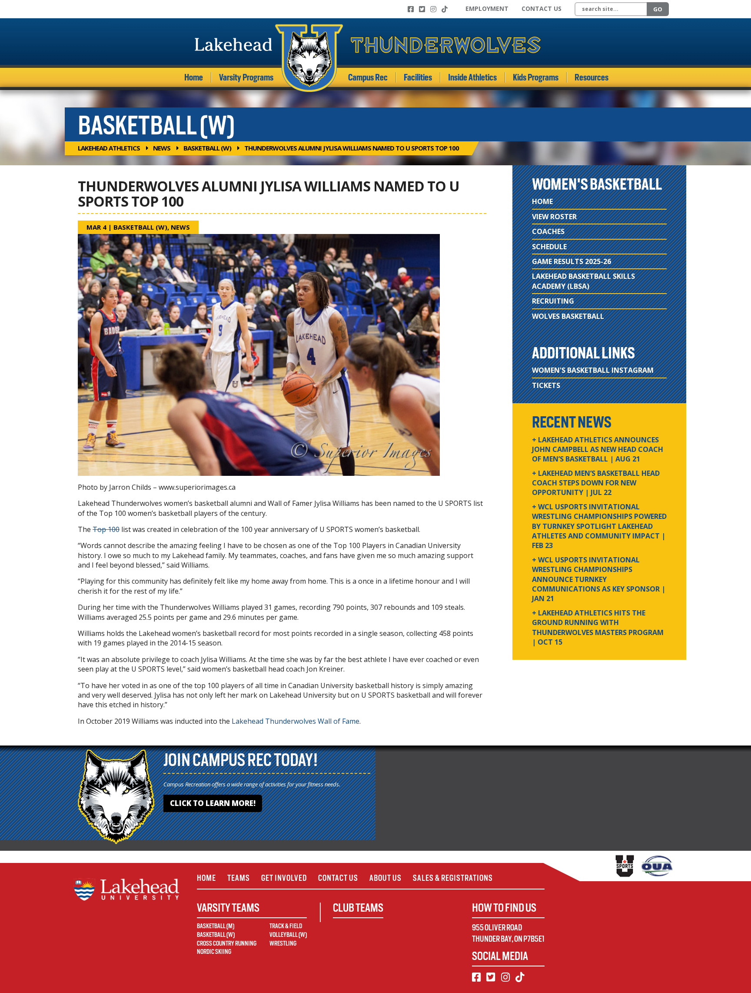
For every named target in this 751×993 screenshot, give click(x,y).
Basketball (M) (215, 926)
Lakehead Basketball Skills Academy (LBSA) (583, 281)
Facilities (418, 77)
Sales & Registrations (453, 878)
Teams (238, 878)
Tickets (546, 385)
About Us (385, 878)
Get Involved (284, 878)
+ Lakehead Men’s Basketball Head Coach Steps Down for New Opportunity (596, 483)
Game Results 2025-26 (571, 261)
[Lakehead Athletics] (368, 58)
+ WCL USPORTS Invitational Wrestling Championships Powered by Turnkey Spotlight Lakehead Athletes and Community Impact (599, 526)
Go (657, 9)
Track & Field (285, 926)
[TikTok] (445, 9)
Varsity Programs (246, 77)
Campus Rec (368, 77)
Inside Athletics (472, 77)
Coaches (548, 231)
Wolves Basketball (568, 316)
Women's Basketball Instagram (593, 370)
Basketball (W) (207, 148)
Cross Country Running (226, 943)
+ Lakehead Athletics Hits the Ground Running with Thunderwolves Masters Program (598, 627)
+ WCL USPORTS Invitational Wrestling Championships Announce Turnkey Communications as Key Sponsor (598, 579)
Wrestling (282, 943)
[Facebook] (411, 9)
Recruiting (553, 301)
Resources (591, 77)
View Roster (554, 216)
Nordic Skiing (214, 951)
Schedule (549, 246)
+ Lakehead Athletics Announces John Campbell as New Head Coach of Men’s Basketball (597, 449)
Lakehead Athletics (109, 148)
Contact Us (542, 8)
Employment (486, 8)
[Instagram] (433, 9)
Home (193, 77)
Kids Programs (535, 77)
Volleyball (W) (288, 934)
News (161, 148)
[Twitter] (422, 9)
